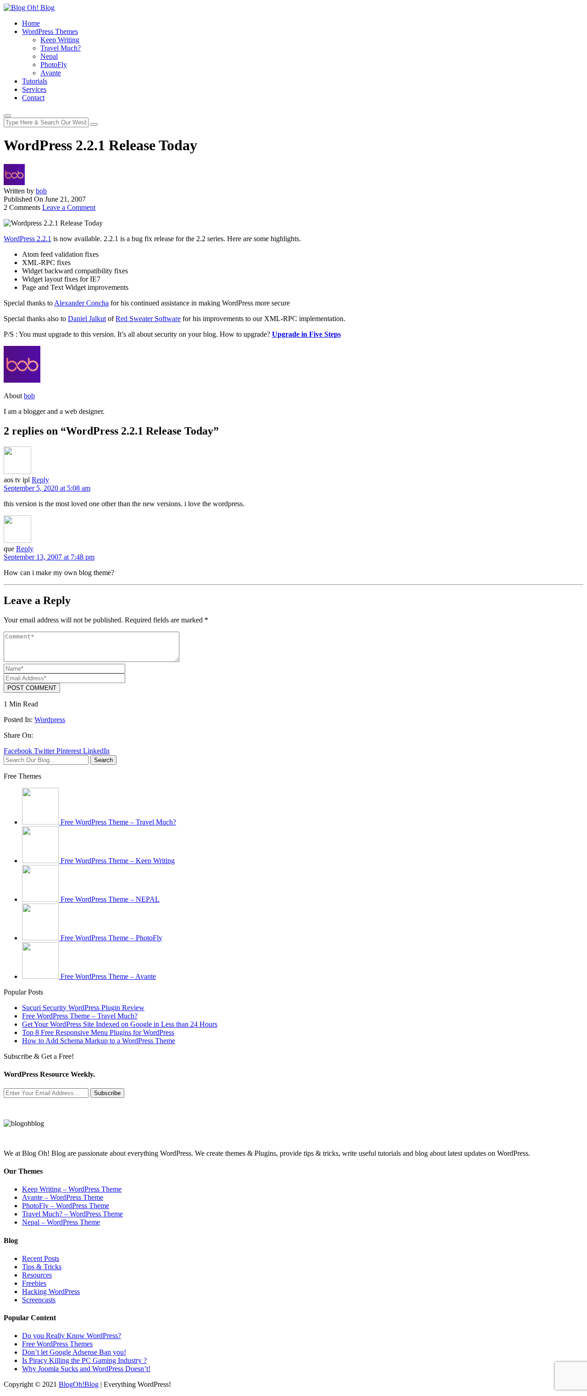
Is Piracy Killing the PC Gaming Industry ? (84, 1360)
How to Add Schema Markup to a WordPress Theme (98, 1041)
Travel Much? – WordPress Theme (72, 1214)
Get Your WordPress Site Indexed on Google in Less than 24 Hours (119, 1024)
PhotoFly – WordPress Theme (65, 1205)
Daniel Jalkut (87, 318)
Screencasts (38, 1300)
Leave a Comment (68, 207)
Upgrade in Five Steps (306, 334)
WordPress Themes (50, 31)
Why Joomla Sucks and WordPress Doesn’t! (86, 1369)
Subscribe (107, 1093)
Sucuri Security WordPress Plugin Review (83, 1008)
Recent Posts (40, 1258)
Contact (33, 98)
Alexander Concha (81, 303)
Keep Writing (59, 40)
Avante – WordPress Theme (62, 1197)
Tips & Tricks (41, 1267)
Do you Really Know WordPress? (71, 1335)
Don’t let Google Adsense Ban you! (74, 1352)
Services (34, 89)
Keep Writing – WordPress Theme (72, 1189)
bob (41, 191)
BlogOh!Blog (79, 1384)
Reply (40, 480)
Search (103, 760)
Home (31, 23)
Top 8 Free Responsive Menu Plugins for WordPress (98, 1032)
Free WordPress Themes (57, 1344)
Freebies (34, 1283)
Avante (50, 73)
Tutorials (34, 81)
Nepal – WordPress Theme (61, 1222)
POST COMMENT (31, 687)
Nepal (49, 56)
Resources (37, 1275)
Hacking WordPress (51, 1291)
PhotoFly (53, 64)
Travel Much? (60, 48)
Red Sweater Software (148, 318)
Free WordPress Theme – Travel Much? (80, 1016)
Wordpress (49, 719)
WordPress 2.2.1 (27, 239)
